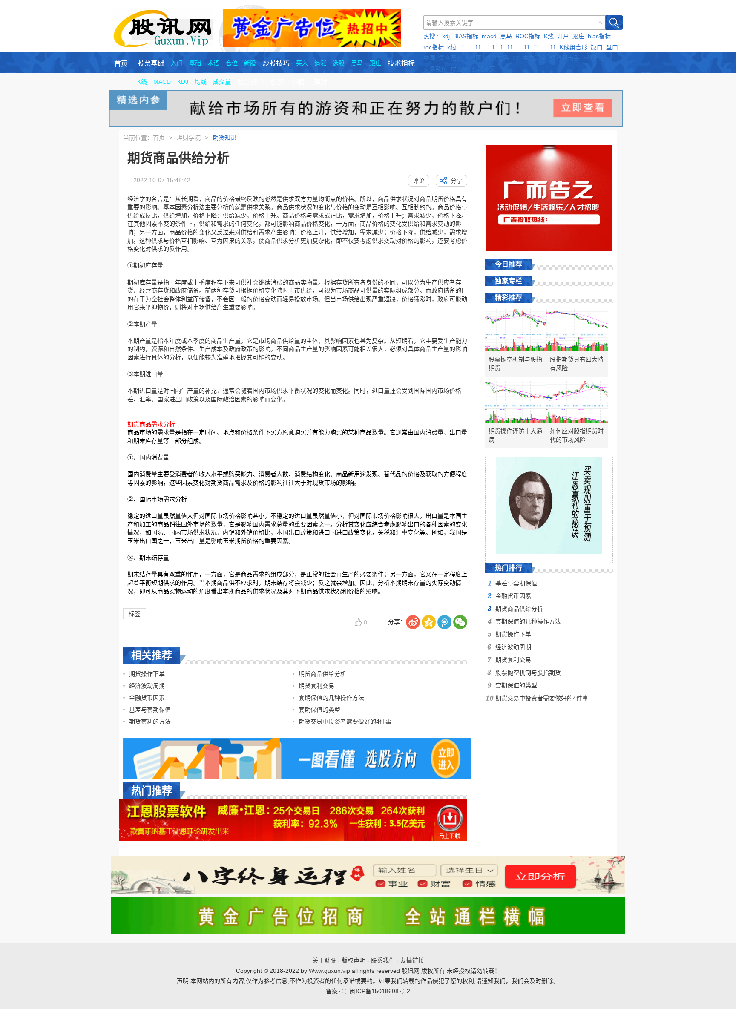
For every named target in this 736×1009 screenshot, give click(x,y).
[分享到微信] (460, 622)
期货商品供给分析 (322, 673)
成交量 (460, 69)
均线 (201, 81)
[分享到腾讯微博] (444, 622)
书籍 (298, 82)
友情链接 (412, 960)
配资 (278, 82)
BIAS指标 (465, 36)
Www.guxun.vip (329, 970)
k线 (451, 47)
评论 (419, 180)
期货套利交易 (316, 685)
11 (478, 47)
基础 (195, 63)
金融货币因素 (147, 697)
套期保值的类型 (319, 709)
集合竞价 (451, 58)
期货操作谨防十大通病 (515, 435)
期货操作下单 (147, 673)
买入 (302, 63)
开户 (563, 36)
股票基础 (150, 63)
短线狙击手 (565, 58)
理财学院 (189, 137)
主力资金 (534, 58)
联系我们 (383, 960)
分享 (457, 180)
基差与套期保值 (150, 709)
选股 (339, 63)
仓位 (232, 63)
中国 (429, 58)
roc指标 (433, 47)
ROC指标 (527, 36)
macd (489, 36)
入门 (177, 63)
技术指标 (401, 63)
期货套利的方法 (150, 721)
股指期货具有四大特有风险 (577, 363)
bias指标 (599, 36)
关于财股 (324, 960)
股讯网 (411, 970)
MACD (162, 81)
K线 (549, 36)
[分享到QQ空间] (429, 622)
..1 (491, 47)
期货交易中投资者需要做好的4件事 (345, 721)
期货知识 (224, 137)
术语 (213, 63)
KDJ (182, 81)
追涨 (320, 63)
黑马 (506, 36)
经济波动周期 (147, 685)
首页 (121, 63)
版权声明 (353, 960)
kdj (446, 36)
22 (515, 58)
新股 (250, 63)
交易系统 (435, 69)
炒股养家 (484, 69)
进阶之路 (497, 58)
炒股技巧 (276, 63)
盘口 (612, 47)
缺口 (597, 47)
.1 (462, 47)
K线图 (474, 58)
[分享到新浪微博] (413, 622)
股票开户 (250, 82)
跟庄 (578, 36)
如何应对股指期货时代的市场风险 (577, 435)
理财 (320, 82)
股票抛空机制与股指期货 (515, 363)
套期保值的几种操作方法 (331, 697)
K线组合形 (573, 47)
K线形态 (594, 58)
